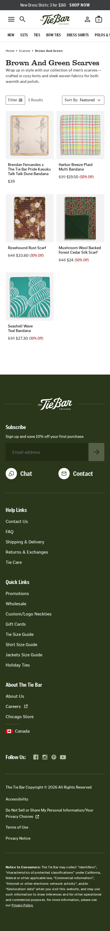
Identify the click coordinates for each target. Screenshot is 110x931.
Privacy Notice (18, 838)
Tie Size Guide (20, 634)
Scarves (24, 51)
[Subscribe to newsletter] (96, 452)
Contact (83, 473)
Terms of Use (17, 827)
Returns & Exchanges (27, 552)
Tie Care (14, 562)
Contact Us (17, 521)
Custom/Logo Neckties (29, 614)
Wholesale (16, 603)
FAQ (10, 531)
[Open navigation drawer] (11, 19)
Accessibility (17, 799)
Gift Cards (16, 624)
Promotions (17, 593)
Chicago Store (20, 716)
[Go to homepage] (55, 19)
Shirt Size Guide (21, 644)
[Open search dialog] (22, 19)
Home (10, 51)
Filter (12, 100)
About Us (15, 696)
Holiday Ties (18, 665)
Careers (13, 706)
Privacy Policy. (22, 905)
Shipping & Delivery (25, 542)
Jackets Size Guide (24, 654)
